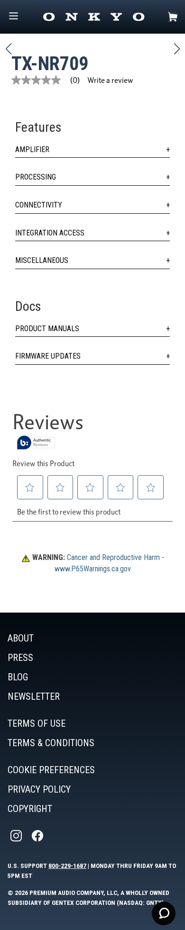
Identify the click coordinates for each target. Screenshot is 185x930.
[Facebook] (38, 836)
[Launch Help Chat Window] (164, 913)
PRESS (20, 657)
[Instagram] (17, 836)
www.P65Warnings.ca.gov (93, 568)
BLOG (18, 677)
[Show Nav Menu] (13, 17)
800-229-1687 (67, 865)
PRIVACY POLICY (39, 789)
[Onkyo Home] (94, 16)
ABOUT (21, 638)
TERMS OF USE (36, 723)
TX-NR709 (49, 64)
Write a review (110, 80)
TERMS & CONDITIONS (51, 743)
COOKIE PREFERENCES (51, 770)
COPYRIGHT (30, 808)
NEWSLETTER (34, 696)
